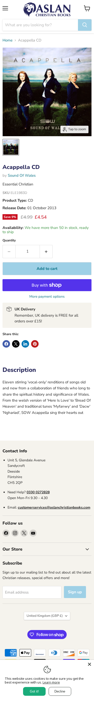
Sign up (75, 592)
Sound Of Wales (22, 175)
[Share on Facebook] (6, 344)
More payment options (47, 297)
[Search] (84, 25)
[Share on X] (16, 344)
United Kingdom (45, 616)
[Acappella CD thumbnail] (11, 147)
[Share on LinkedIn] (25, 344)
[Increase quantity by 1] (46, 251)
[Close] (89, 664)
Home (8, 40)
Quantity (9, 240)
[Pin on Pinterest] (35, 344)
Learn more (51, 682)
